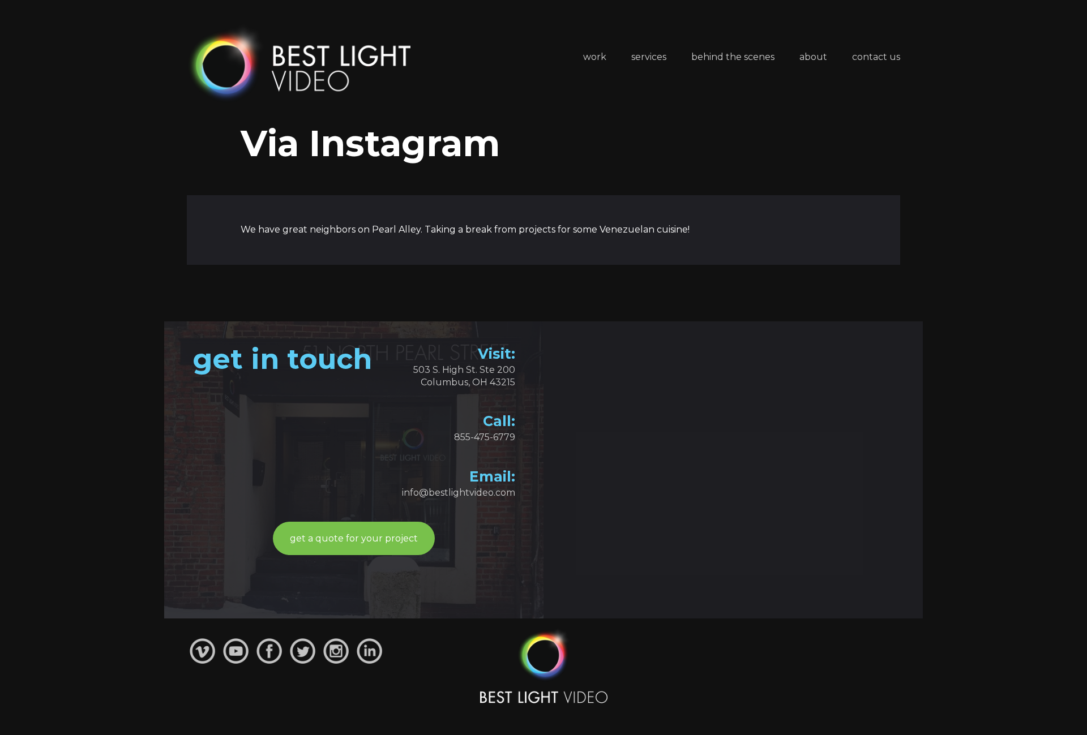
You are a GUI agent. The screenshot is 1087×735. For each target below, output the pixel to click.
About (813, 56)
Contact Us (876, 56)
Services (648, 56)
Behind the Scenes (732, 56)
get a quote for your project (354, 538)
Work (594, 56)
